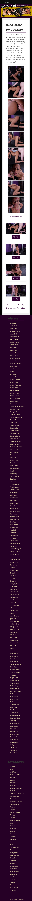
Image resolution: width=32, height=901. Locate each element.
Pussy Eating (14, 847)
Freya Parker (14, 492)
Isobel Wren (14, 527)
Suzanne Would (15, 737)
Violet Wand (14, 887)
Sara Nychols (14, 710)
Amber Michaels (15, 358)
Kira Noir (13, 578)
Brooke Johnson (15, 398)
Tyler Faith (13, 750)
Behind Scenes (15, 775)
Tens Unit (13, 877)
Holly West (13, 522)
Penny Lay (13, 675)
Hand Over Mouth (15, 820)
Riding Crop (14, 852)
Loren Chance (14, 616)
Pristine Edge (14, 686)
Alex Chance (14, 339)
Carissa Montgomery (17, 406)
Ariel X (12, 371)
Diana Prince (14, 463)
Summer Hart (14, 734)
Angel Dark (13, 366)
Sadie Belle (13, 707)
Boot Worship (14, 791)
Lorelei (12, 613)
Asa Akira (13, 374)
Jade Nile (13, 533)
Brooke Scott (14, 401)
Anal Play (13, 772)
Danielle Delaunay (16, 447)
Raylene (12, 694)
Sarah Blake (14, 712)
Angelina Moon (14, 369)
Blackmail (13, 777)
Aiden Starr (13, 328)
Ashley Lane (14, 382)
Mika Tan (13, 645)
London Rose (14, 610)
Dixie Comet (14, 465)
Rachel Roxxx (14, 688)
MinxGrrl (12, 648)
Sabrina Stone (14, 704)
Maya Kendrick (15, 637)
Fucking (12, 815)
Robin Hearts (14, 702)
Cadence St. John (16, 404)
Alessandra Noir (15, 336)
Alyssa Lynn (14, 355)
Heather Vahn (14, 516)
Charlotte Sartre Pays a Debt (15, 308)
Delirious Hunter (15, 455)
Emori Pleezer (14, 484)
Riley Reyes (14, 699)
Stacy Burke (14, 726)
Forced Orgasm (15, 812)
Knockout (13, 836)
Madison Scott (14, 624)
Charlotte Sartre (15, 428)
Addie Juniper (14, 326)
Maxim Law (13, 635)
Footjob (12, 809)
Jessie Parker (14, 557)
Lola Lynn (13, 608)
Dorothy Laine (14, 468)
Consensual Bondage (17, 793)
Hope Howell (14, 524)
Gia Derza (13, 495)
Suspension (13, 874)
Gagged (12, 817)
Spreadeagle (14, 866)
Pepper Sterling (15, 680)
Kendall (12, 573)
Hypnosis (13, 828)
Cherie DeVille (14, 430)
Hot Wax (12, 826)
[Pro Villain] (16, 17)
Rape (11, 850)
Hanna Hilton (14, 506)
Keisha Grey (14, 570)
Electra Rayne (14, 476)
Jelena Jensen (14, 541)
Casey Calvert (14, 412)
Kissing (12, 831)
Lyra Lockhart (14, 621)
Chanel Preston (15, 420)
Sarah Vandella (15, 715)
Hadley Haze (14, 503)
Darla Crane (14, 449)
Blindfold (12, 780)
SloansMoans (14, 723)
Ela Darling (13, 473)
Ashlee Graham (15, 379)
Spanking (13, 863)
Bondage (12, 785)
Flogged (12, 807)
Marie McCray (14, 629)
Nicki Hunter (14, 656)
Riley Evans (14, 696)
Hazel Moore (14, 514)
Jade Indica (13, 530)
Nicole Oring (14, 659)
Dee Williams (14, 452)
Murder (12, 842)
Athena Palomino (15, 385)
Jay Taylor (13, 538)
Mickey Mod (14, 643)
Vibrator (12, 885)
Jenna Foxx (13, 546)
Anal (11, 769)
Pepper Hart (14, 677)
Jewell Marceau (15, 559)
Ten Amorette (14, 742)
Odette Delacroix (15, 664)
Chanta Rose (14, 422)
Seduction (13, 858)
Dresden (12, 471)
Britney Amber (14, 393)
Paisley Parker (14, 669)
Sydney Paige (14, 739)
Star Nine (13, 729)
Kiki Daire (13, 575)
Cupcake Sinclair (15, 441)
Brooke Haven (14, 396)
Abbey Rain (13, 323)
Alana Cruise (14, 334)
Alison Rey (13, 347)
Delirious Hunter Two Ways (16, 305)
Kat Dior (12, 567)
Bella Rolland (14, 387)
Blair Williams (14, 390)
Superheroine (14, 871)
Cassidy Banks (15, 414)
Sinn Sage (13, 720)
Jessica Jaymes (15, 551)
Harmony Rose (15, 511)
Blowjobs (13, 783)
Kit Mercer (13, 581)
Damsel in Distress (16, 801)
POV (11, 844)
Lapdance (13, 839)
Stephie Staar (14, 731)
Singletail (13, 860)
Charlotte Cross (15, 425)
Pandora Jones (15, 672)
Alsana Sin (13, 353)
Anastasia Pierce (15, 363)
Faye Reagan (14, 487)
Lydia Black (13, 618)
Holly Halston (14, 519)
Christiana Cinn (15, 433)
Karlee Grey (14, 565)
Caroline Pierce (15, 409)
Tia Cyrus (13, 745)
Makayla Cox (14, 626)
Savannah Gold (15, 718)
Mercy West (14, 640)
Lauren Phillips (14, 594)
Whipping (13, 890)
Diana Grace (14, 460)
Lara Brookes (14, 592)
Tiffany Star (13, 747)
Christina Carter (15, 436)
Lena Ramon (14, 597)
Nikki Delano (14, 661)
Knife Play (13, 834)
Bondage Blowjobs (16, 788)
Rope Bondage (14, 855)
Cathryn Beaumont (16, 417)
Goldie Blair (13, 500)
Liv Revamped (14, 605)
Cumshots (13, 799)
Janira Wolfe (14, 535)
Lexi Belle (13, 600)
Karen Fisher (14, 562)
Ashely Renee (14, 377)
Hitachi (12, 823)
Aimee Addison (15, 331)
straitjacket (13, 868)
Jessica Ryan (14, 554)
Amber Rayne (14, 361)
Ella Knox (13, 482)
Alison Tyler (14, 350)
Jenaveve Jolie (15, 543)
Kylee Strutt (14, 586)
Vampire (12, 882)
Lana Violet (13, 589)
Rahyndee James (15, 691)
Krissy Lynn (14, 584)
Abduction (13, 766)
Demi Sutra (13, 457)
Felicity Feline (14, 490)
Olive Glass (14, 667)
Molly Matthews (15, 651)
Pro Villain (20, 899)
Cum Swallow (14, 796)
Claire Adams (14, 439)
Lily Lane (13, 602)
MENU (7, 2)
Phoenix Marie (14, 683)
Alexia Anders (14, 342)
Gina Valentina (14, 498)
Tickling (12, 879)
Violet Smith (14, 753)
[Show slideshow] (16, 216)
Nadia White (14, 653)
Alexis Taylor (14, 344)
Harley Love (14, 508)
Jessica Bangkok (15, 549)
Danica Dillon (14, 444)
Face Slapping (14, 804)
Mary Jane (13, 632)
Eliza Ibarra (13, 479)
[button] (3, 2)
